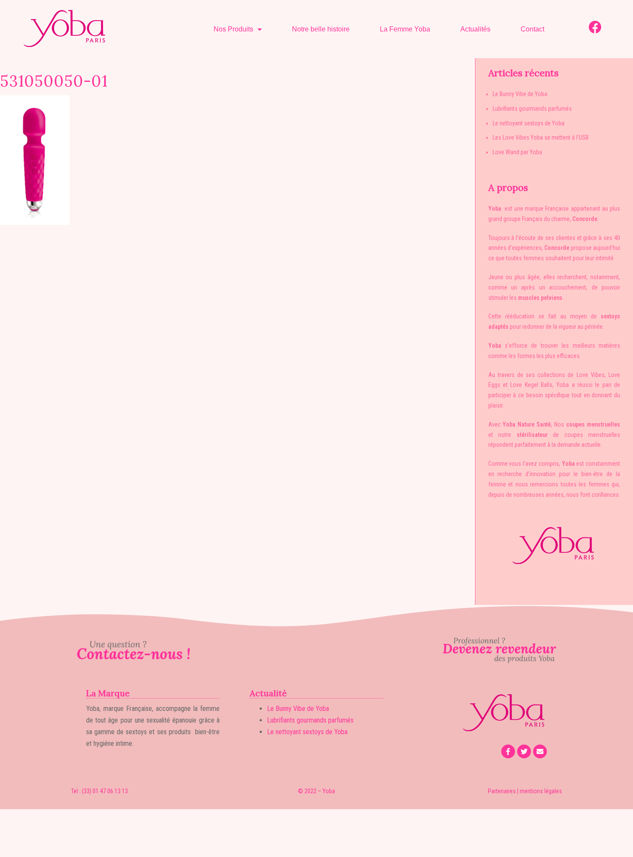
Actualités (475, 29)
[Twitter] (524, 751)
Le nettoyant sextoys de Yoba (529, 123)
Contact (532, 29)
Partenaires (502, 791)
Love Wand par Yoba (517, 152)
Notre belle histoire (321, 29)
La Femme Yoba (405, 29)
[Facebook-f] (508, 751)
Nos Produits (233, 29)
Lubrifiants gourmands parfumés (532, 108)
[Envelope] (540, 751)
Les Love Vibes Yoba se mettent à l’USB (541, 137)
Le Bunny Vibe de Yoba (520, 93)
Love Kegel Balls (531, 384)
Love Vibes (591, 374)
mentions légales (541, 791)
